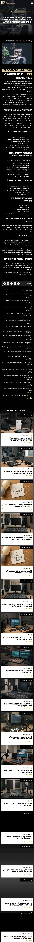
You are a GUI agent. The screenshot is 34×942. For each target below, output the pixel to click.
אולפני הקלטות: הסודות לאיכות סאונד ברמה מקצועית (17, 342)
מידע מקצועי (23, 10)
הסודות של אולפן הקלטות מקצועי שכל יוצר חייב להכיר (17, 326)
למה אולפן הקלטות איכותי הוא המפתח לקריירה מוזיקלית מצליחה (17, 539)
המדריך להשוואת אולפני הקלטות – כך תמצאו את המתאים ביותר (17, 871)
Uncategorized (10, 40)
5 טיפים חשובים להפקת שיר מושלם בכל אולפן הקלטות (17, 331)
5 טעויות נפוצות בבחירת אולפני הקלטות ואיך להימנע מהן (20, 738)
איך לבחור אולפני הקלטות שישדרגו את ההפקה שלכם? (17, 347)
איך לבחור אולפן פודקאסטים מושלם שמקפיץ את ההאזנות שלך (18, 472)
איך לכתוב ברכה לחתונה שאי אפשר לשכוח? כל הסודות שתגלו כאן (18, 904)
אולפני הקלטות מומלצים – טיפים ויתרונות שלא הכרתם (17, 351)
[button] (32, 3)
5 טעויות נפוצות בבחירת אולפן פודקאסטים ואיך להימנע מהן (20, 439)
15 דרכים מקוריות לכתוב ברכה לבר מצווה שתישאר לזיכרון (18, 505)
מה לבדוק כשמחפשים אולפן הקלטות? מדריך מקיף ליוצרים (17, 638)
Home (30, 10)
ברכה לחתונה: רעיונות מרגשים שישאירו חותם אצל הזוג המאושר (17, 937)
